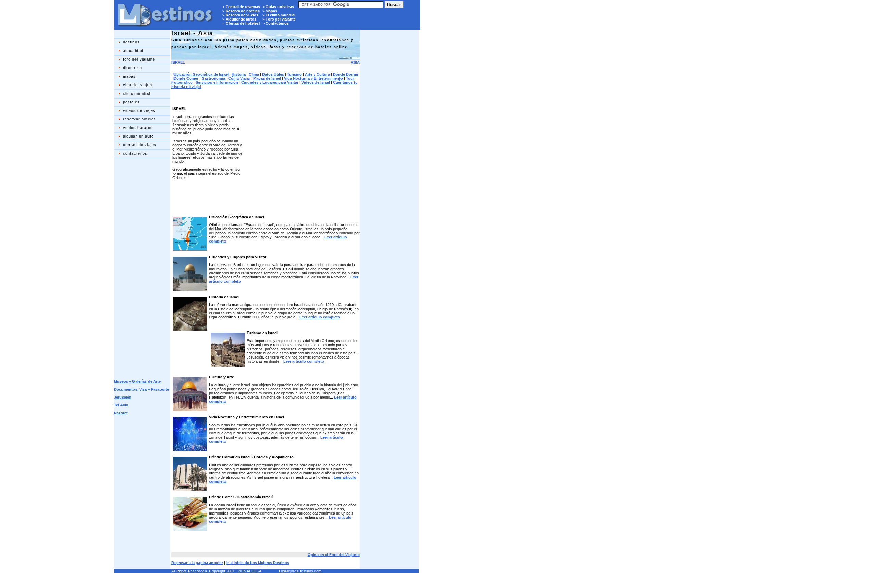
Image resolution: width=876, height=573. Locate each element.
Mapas (271, 11)
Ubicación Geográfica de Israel (201, 74)
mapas (129, 76)
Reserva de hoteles (243, 11)
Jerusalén (122, 397)
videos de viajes (139, 110)
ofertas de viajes (140, 145)
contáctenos (135, 153)
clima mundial (136, 93)
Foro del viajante (281, 19)
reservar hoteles (139, 119)
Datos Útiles (273, 74)
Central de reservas (243, 7)
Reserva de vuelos (242, 15)
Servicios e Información (217, 82)
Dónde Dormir (345, 74)
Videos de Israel (315, 82)
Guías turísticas (280, 7)
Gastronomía (213, 78)
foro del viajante (139, 59)
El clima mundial (280, 15)
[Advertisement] (141, 269)
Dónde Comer (185, 78)
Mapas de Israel (267, 78)
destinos (131, 42)
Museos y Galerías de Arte (137, 381)
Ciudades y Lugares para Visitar (269, 82)
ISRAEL (178, 62)
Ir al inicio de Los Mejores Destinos (257, 563)
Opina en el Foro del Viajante (334, 554)
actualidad (133, 51)
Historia (239, 74)
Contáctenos (277, 23)
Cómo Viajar (239, 78)
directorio (132, 68)
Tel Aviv (121, 405)
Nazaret (121, 413)
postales (131, 102)
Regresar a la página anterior (197, 563)
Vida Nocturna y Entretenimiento (313, 78)
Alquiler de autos (241, 19)
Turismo (294, 74)
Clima (254, 74)
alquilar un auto (138, 136)
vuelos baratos (138, 128)
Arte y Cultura (317, 74)
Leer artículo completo (319, 317)
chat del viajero (138, 85)
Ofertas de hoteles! (243, 23)
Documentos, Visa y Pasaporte (141, 389)
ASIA (355, 62)
